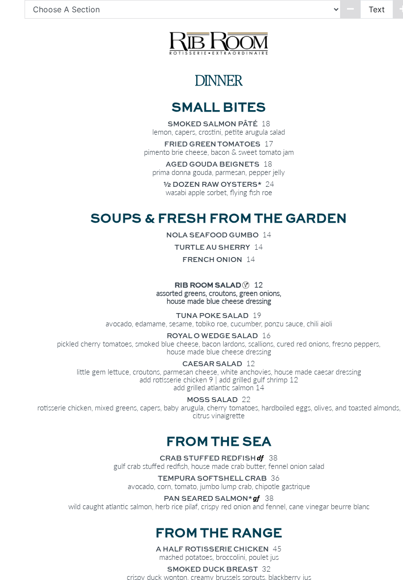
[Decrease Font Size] (350, 9)
